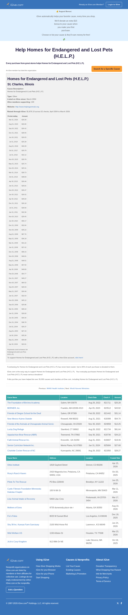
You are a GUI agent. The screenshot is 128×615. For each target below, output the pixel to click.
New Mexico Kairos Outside (19, 419)
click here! (79, 358)
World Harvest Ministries (79, 388)
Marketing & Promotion (76, 574)
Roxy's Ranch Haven (16, 473)
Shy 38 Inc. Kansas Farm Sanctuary (23, 525)
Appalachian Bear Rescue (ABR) (22, 435)
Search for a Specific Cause (107, 69)
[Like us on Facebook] (121, 603)
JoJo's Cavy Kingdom (17, 542)
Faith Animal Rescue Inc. (18, 440)
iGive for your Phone (45, 574)
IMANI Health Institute (55, 388)
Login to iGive (114, 5)
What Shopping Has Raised (108, 570)
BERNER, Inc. (13, 408)
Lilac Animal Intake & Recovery (21, 499)
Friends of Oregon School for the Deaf (24, 413)
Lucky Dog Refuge (15, 429)
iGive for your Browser (46, 570)
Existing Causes (73, 570)
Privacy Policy (102, 577)
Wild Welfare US (14, 533)
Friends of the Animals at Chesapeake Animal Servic (30, 424)
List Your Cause (73, 566)
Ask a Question (15, 590)
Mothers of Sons (14, 508)
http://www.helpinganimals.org (27, 107)
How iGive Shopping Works (48, 566)
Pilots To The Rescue (16, 482)
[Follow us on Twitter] (118, 603)
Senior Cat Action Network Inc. (20, 445)
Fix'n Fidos (12, 516)
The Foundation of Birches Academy (23, 403)
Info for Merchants (104, 574)
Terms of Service (103, 581)
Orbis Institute (13, 465)
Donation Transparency (106, 566)
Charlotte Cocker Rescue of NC (21, 451)
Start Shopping (42, 577)
